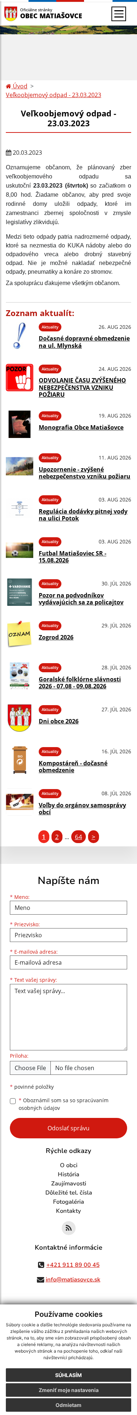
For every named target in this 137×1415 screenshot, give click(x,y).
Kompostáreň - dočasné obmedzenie (73, 766)
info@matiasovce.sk (73, 1280)
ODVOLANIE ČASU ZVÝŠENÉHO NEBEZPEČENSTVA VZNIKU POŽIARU (82, 387)
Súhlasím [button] (68, 1375)
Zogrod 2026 (56, 637)
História (68, 1174)
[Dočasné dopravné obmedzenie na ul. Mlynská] (19, 335)
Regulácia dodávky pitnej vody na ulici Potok (83, 514)
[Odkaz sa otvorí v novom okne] (69, 1228)
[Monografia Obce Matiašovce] (19, 424)
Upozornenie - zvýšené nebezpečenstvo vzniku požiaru (84, 472)
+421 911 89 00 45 (73, 1265)
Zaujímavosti (68, 1184)
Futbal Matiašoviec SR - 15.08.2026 (72, 556)
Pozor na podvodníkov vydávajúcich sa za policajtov (81, 598)
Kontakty (68, 1211)
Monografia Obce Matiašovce (81, 427)
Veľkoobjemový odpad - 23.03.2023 (53, 95)
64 (78, 837)
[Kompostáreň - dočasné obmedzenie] (19, 760)
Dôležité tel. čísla (68, 1193)
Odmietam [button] (68, 1405)
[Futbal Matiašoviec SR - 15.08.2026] (19, 550)
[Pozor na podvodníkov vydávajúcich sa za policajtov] (19, 592)
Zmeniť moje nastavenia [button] (69, 1390)
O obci (68, 1165)
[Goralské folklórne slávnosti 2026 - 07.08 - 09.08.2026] (19, 676)
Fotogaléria (68, 1202)
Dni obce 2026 (59, 721)
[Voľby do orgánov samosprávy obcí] (19, 802)
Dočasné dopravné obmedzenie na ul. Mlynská (84, 341)
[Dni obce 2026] (19, 718)
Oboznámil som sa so (64, 1104)
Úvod (19, 86)
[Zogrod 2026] (19, 634)
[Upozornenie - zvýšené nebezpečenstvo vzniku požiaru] (19, 466)
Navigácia (21, 14)
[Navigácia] (118, 14)
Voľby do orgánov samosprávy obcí (82, 808)
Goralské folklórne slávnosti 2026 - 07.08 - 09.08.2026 (80, 682)
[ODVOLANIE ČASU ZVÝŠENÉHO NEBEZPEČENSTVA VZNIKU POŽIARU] (19, 380)
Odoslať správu (68, 1128)
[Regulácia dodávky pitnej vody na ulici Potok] (19, 508)
